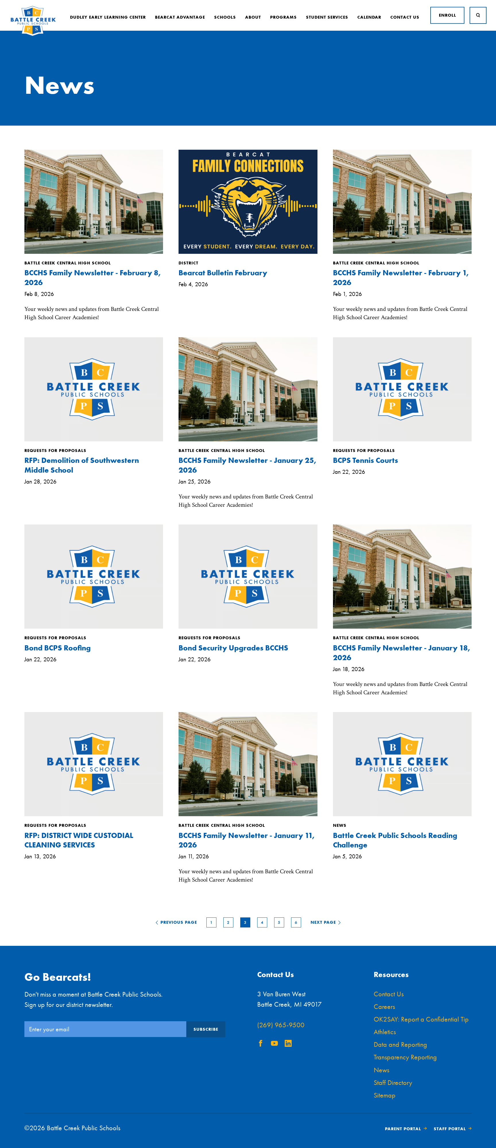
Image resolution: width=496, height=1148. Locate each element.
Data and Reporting (400, 1044)
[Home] (33, 35)
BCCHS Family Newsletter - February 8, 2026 (92, 277)
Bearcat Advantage (180, 17)
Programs (283, 17)
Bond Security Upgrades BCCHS (233, 648)
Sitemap (385, 1095)
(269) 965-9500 (281, 1024)
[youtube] (274, 1044)
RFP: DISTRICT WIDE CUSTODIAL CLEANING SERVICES (78, 840)
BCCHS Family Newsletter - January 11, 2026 (247, 840)
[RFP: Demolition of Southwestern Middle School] (93, 440)
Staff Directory (393, 1082)
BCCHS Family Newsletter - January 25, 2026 (247, 465)
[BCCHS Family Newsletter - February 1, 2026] (402, 252)
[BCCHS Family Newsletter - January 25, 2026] (248, 440)
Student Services (327, 17)
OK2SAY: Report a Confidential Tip (421, 1019)
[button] (177, 922)
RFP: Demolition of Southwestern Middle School (81, 465)
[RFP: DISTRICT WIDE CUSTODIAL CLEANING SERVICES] (93, 815)
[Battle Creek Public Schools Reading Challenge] (402, 815)
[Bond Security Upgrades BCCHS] (248, 627)
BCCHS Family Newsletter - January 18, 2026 (401, 652)
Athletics (385, 1031)
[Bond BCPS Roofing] (93, 627)
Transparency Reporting (405, 1057)
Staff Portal (450, 1128)
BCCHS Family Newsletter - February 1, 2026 (401, 277)
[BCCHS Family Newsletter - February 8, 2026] (93, 252)
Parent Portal (403, 1128)
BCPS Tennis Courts (365, 460)
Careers (384, 1006)
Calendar (369, 17)
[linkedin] (288, 1044)
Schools (225, 17)
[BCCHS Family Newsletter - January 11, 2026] (248, 815)
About (253, 17)
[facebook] (260, 1044)
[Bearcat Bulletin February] (248, 252)
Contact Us (404, 17)
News (381, 1069)
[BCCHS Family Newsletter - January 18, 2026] (402, 627)
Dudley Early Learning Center (108, 17)
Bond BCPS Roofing (57, 648)
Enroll (447, 15)
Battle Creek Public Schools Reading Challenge (395, 840)
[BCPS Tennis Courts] (402, 440)
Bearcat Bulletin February (223, 273)
